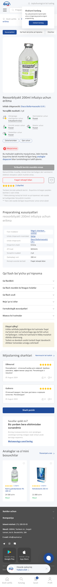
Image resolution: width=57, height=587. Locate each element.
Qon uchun (26, 141)
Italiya (33, 236)
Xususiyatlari (10, 32)
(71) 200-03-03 (22, 524)
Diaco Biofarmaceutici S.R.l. (33, 107)
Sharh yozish (28, 410)
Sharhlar (51, 32)
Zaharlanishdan (11, 141)
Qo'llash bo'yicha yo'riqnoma (31, 32)
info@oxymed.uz (15, 537)
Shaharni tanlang (38, 23)
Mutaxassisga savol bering (20, 441)
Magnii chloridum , (38, 231)
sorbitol (34, 233)
